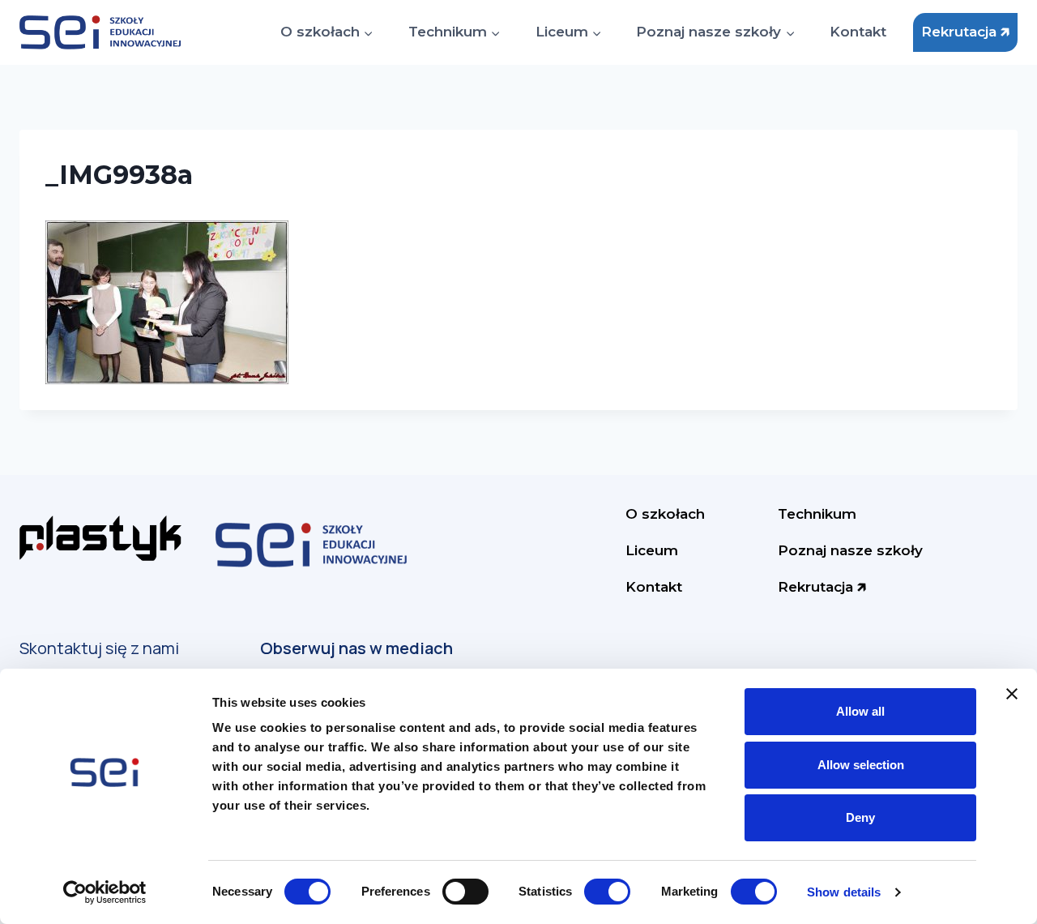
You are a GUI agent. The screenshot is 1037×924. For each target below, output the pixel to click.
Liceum (651, 550)
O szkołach (665, 514)
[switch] (465, 892)
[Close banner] (1012, 693)
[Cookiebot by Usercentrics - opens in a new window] (105, 892)
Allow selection (860, 765)
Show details (844, 892)
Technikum (817, 514)
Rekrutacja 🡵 (965, 32)
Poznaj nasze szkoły (850, 550)
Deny (860, 817)
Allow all (860, 711)
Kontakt (858, 32)
